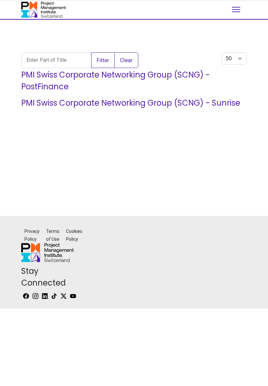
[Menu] (236, 15)
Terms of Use (52, 235)
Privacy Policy (32, 235)
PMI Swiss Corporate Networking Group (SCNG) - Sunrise (130, 102)
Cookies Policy (74, 235)
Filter (103, 60)
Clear (126, 60)
